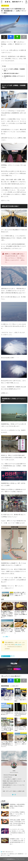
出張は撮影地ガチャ (11, 859)
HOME (3, 851)
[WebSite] (12, 794)
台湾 (13, 656)
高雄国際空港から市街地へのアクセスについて (13, 76)
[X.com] (10, 669)
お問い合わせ (18, 644)
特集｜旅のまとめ (5, 5)
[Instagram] (17, 669)
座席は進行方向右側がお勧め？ (10, 73)
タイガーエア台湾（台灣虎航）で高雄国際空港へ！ (13, 69)
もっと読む (5, 636)
